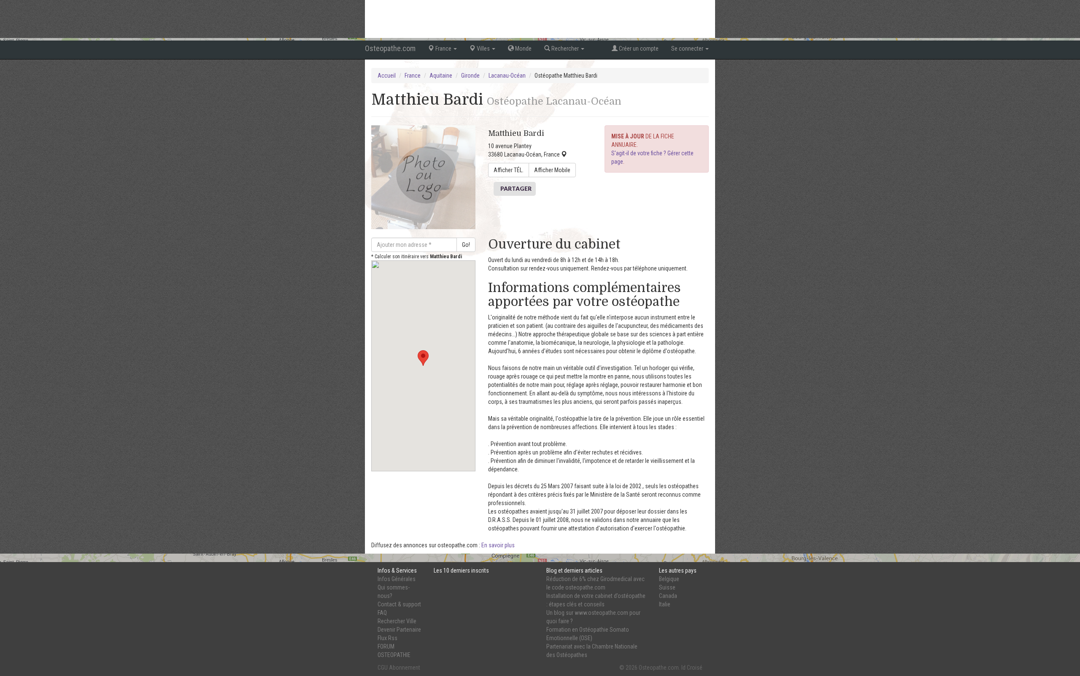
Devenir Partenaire (399, 629)
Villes (483, 48)
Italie (664, 604)
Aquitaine (440, 75)
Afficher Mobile (552, 170)
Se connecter (688, 48)
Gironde (470, 75)
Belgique (669, 579)
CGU (383, 667)
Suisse (667, 587)
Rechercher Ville (397, 621)
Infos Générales (397, 579)
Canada (668, 595)
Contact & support (399, 604)
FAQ (382, 612)
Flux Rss (387, 638)
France (443, 48)
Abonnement (404, 667)
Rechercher (565, 48)
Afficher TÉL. (509, 170)
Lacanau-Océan (507, 75)
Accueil (387, 75)
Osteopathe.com (390, 48)
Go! (466, 244)
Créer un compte (638, 48)
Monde (523, 48)
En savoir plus (498, 545)
